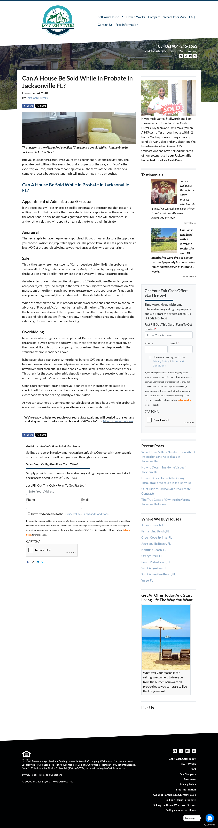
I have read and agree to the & (69, 513)
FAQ (192, 17)
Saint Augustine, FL (154, 568)
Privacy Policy (72, 513)
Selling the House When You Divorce (174, 805)
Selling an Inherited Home (181, 810)
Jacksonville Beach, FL (156, 543)
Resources (190, 779)
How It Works (135, 17)
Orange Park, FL (151, 556)
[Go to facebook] (210, 818)
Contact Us (105, 24)
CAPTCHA (33, 541)
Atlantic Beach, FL (153, 525)
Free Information (127, 24)
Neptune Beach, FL (153, 550)
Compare (154, 17)
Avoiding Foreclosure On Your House (174, 794)
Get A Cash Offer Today (160, 51)
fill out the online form (118, 421)
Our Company (188, 51)
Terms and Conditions (95, 513)
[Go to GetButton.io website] (209, 825)
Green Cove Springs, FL (156, 537)
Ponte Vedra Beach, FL (156, 562)
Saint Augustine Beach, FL (158, 574)
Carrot (69, 781)
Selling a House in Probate (181, 799)
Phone (30, 499)
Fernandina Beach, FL (155, 531)
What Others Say (174, 17)
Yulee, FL (147, 580)
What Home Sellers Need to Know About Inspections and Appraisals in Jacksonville (168, 456)
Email (85, 499)
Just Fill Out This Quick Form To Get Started (56, 485)
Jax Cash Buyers (37, 98)
